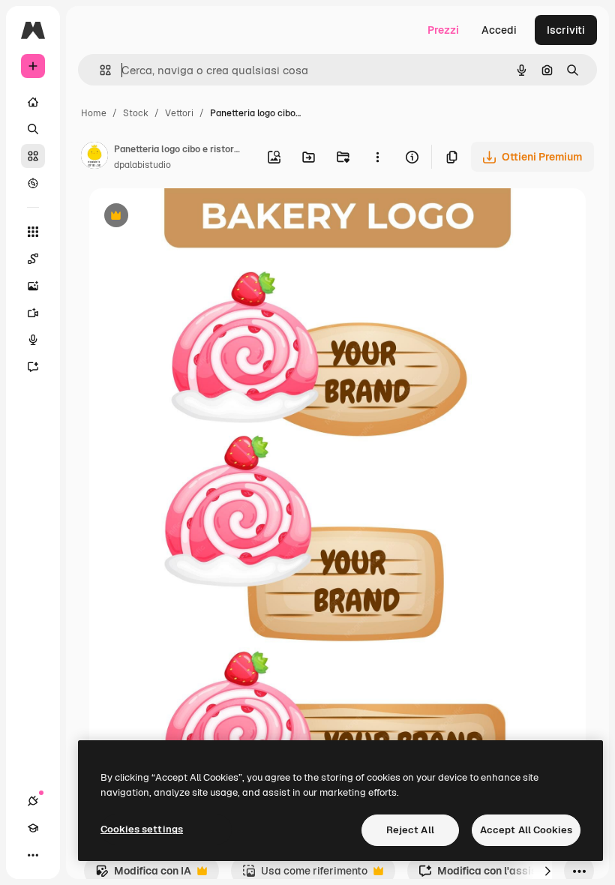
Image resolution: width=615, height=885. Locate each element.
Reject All (410, 830)
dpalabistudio (142, 165)
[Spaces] (33, 259)
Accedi (499, 30)
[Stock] (33, 156)
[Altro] (33, 855)
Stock (135, 113)
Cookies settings (141, 829)
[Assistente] (33, 367)
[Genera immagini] (33, 286)
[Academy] (33, 828)
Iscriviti (566, 30)
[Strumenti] (33, 232)
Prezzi (443, 30)
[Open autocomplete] (99, 70)
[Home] (33, 102)
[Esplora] (33, 183)
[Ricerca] (33, 129)
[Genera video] (33, 313)
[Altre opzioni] (377, 157)
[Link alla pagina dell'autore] (94, 157)
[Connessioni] (33, 801)
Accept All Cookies (526, 830)
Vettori (179, 113)
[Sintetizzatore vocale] (33, 340)
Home (93, 113)
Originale (188, 217)
